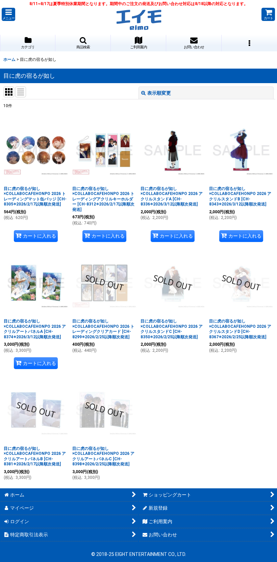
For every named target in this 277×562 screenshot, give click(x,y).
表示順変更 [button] (159, 93)
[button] (8, 14)
